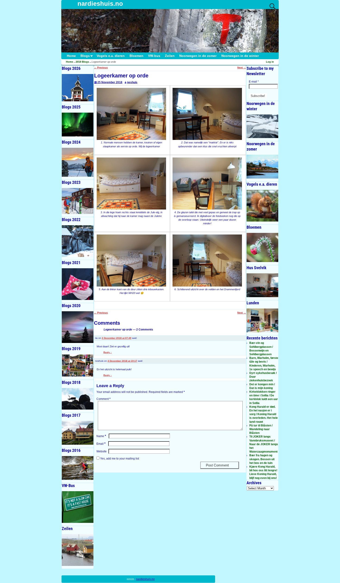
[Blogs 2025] (77, 124)
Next (241, 67)
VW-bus (154, 56)
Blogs (85, 56)
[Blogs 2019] (77, 365)
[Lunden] (262, 320)
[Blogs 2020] (77, 327)
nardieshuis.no (100, 3)
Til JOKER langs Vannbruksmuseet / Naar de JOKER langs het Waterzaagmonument (263, 444)
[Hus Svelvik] (262, 285)
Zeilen (170, 56)
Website (101, 451)
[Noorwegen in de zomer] (262, 167)
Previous (101, 67)
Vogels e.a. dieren (111, 56)
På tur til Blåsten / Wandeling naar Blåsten (260, 429)
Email (100, 443)
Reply (107, 352)
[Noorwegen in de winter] (262, 126)
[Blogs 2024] (77, 162)
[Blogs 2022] (77, 241)
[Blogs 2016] (77, 468)
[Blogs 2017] (77, 433)
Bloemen (136, 56)
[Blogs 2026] (77, 87)
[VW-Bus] (77, 507)
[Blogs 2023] (77, 201)
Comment (103, 399)
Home (71, 56)
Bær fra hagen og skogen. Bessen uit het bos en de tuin (262, 459)
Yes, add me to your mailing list (119, 458)
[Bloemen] (262, 247)
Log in (270, 61)
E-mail (254, 81)
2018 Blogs (82, 61)
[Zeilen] (77, 550)
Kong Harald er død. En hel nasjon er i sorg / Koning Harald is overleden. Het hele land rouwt (263, 414)
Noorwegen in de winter (240, 56)
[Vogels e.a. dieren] (262, 206)
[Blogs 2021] (77, 284)
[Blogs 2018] (77, 399)
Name (101, 436)
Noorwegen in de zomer (197, 56)
